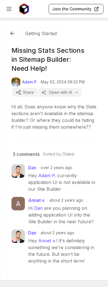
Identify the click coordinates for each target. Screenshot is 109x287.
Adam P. (47, 175)
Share (28, 92)
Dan (38, 208)
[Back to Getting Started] (12, 33)
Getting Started (41, 33)
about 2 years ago (66, 200)
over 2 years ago (56, 167)
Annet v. (47, 240)
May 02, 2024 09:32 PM (63, 81)
